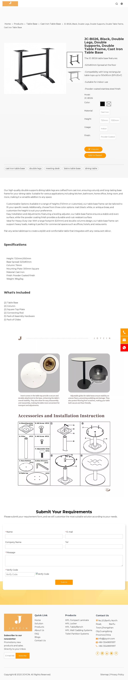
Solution (39, 623)
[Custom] (108, 103)
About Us (39, 630)
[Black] (102, 103)
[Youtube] (107, 653)
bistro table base (72, 168)
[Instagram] (111, 653)
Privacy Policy (117, 674)
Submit (64, 582)
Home (38, 620)
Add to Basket (95, 155)
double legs (35, 168)
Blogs (37, 637)
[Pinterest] (116, 653)
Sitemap (104, 674)
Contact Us (40, 640)
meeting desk (53, 168)
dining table (91, 168)
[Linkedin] (102, 653)
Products (39, 627)
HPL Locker (71, 623)
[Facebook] (97, 653)
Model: (87, 95)
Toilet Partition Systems (77, 634)
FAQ (37, 634)
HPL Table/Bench (74, 627)
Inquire (95, 149)
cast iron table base (15, 168)
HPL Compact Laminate (77, 620)
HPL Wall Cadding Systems (78, 630)
